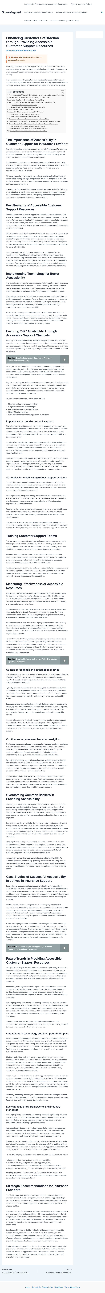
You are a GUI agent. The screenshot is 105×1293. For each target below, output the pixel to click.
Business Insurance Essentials (35, 20)
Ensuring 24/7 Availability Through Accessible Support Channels (32, 102)
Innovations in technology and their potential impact (28, 126)
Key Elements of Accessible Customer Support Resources (29, 97)
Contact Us (36, 1287)
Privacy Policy (47, 1287)
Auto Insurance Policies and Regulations (71, 12)
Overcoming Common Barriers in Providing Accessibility (29, 119)
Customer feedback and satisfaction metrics (26, 114)
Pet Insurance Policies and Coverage (38, 12)
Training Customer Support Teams (21, 109)
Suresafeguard (11, 12)
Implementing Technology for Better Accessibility (26, 100)
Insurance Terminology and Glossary (64, 20)
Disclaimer (59, 1287)
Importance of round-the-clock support (24, 105)
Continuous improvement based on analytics (26, 116)
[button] (102, 12)
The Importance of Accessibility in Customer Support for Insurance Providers (36, 95)
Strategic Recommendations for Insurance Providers (28, 131)
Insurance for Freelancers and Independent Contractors (45, 4)
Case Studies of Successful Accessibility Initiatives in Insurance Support (34, 121)
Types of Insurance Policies (81, 4)
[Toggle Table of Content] (61, 92)
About (27, 1287)
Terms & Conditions (72, 1287)
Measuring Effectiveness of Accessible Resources (26, 112)
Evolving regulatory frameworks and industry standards (29, 128)
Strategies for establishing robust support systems (28, 107)
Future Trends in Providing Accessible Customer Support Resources (33, 124)
